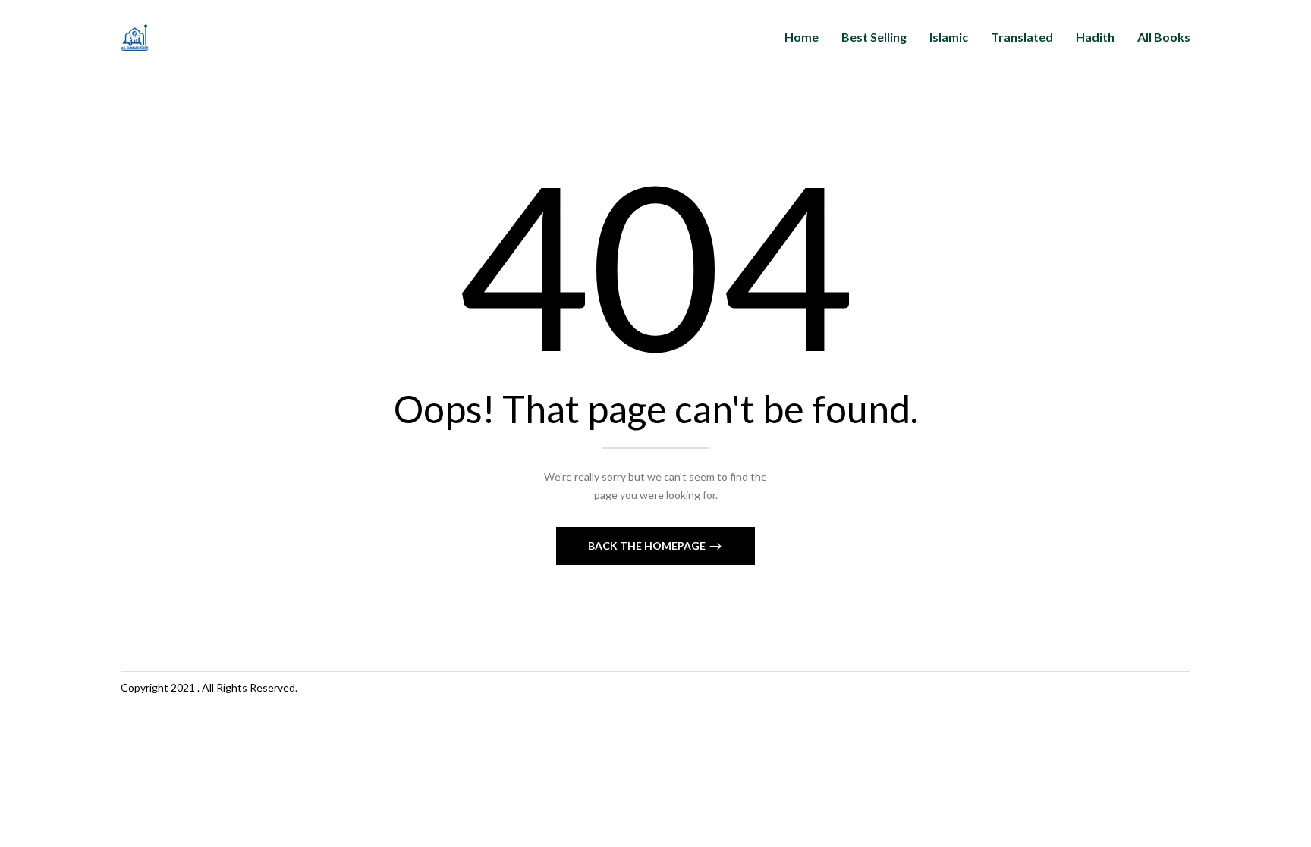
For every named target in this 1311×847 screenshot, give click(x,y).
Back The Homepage (648, 545)
